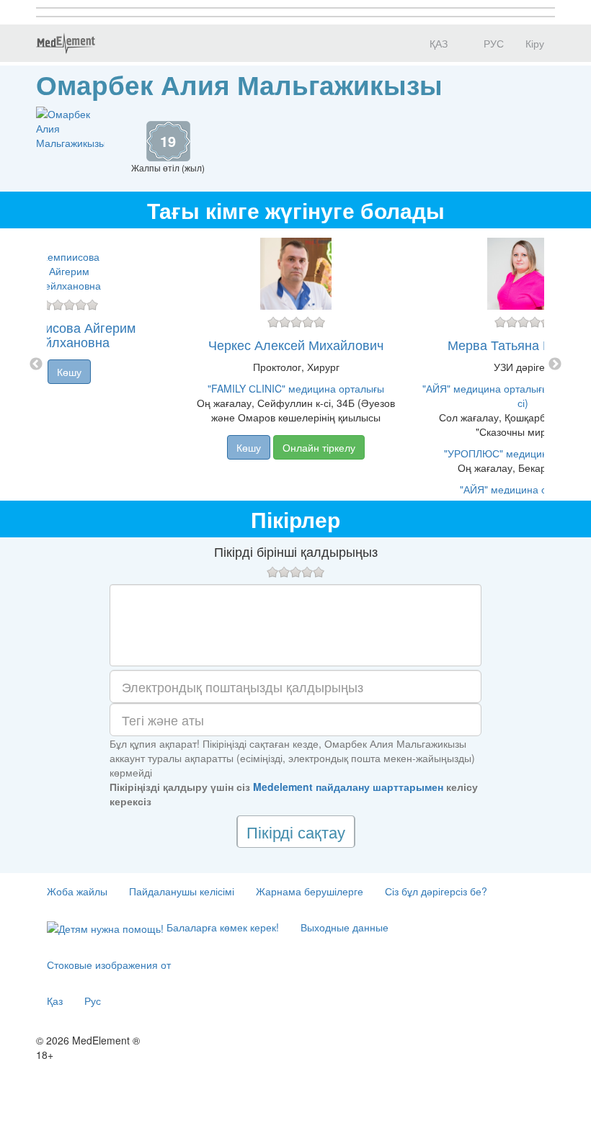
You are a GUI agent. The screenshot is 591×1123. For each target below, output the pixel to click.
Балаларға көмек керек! (221, 927)
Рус (92, 1000)
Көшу (69, 371)
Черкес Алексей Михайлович (295, 344)
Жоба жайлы (77, 891)
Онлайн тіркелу (319, 447)
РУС (492, 43)
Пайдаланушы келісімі (181, 891)
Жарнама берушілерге (309, 891)
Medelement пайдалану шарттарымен (348, 786)
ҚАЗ (437, 43)
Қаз (55, 1000)
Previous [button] (36, 364)
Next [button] (555, 364)
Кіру (534, 43)
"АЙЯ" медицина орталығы (523, 489)
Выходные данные (344, 927)
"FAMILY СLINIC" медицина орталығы (296, 388)
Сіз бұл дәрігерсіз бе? (436, 891)
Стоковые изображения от (109, 964)
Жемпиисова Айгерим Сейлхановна (69, 334)
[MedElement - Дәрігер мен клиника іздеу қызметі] (65, 43)
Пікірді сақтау (295, 831)
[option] (295, 364)
